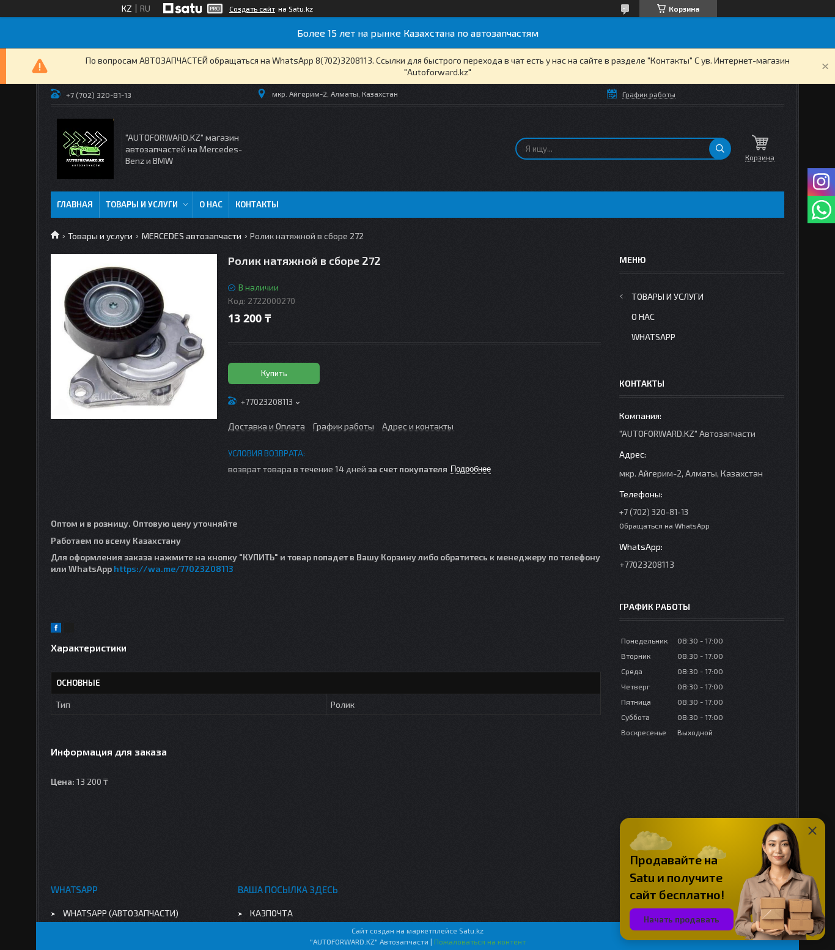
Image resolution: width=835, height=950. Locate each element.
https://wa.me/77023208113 (174, 568)
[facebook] (56, 629)
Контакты (257, 204)
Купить (274, 373)
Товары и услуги (142, 204)
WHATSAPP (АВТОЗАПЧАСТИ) (120, 913)
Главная (75, 204)
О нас (211, 204)
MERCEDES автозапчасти (191, 236)
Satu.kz (471, 930)
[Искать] (720, 149)
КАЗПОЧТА (271, 913)
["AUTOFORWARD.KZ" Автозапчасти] (85, 149)
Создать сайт (252, 8)
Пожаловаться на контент (480, 941)
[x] (69, 629)
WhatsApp (653, 337)
